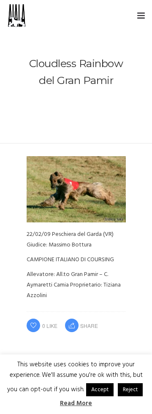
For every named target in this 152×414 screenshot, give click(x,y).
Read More (76, 403)
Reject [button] (130, 389)
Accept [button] (100, 389)
